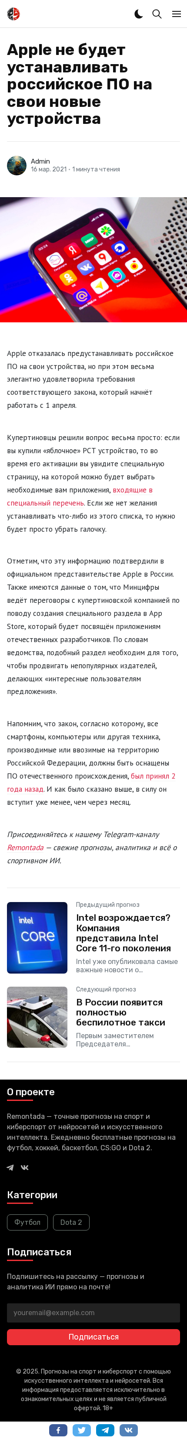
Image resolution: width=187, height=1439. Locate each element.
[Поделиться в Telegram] (105, 1430)
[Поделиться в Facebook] (58, 1430)
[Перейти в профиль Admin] (17, 165)
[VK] (24, 1167)
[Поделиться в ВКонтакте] (129, 1430)
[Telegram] (10, 1167)
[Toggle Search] (157, 13)
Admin (40, 161)
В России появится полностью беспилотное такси (120, 1012)
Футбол (27, 1222)
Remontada (25, 847)
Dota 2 (71, 1222)
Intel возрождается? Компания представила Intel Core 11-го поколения (123, 932)
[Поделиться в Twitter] (82, 1430)
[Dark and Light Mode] (139, 13)
